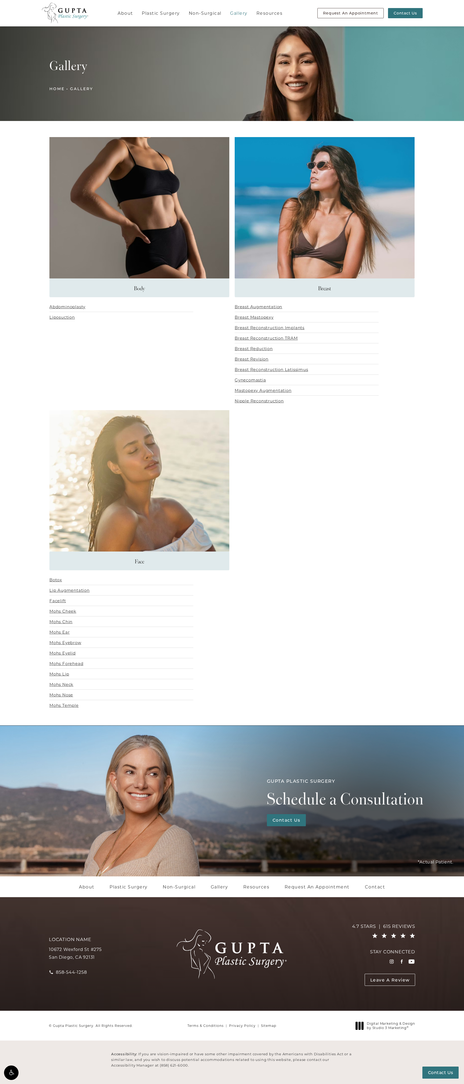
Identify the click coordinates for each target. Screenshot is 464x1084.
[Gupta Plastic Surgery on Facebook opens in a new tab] (401, 961)
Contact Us (405, 13)
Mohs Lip (59, 674)
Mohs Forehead (66, 663)
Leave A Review (390, 980)
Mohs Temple (64, 705)
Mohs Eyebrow (65, 642)
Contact (375, 887)
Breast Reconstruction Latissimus (271, 369)
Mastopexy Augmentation (263, 390)
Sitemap (268, 1025)
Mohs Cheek (62, 611)
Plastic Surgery (161, 13)
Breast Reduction (254, 348)
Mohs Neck (61, 684)
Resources (269, 13)
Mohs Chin (61, 621)
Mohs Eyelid (62, 653)
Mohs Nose (61, 694)
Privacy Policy (242, 1025)
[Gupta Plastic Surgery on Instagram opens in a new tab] (391, 961)
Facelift (57, 600)
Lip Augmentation (69, 590)
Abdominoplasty (67, 306)
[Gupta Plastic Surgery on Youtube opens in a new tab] (411, 961)
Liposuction (62, 317)
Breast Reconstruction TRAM (266, 338)
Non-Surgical (205, 13)
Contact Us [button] (440, 1072)
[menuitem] (391, 961)
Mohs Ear (59, 632)
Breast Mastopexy (254, 317)
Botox (55, 579)
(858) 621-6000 (174, 1065)
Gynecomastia (250, 380)
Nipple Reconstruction (259, 400)
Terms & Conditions (205, 1025)
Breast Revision (252, 359)
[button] (11, 1072)
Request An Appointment (350, 13)
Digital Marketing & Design (391, 1025)
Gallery (239, 13)
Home (57, 88)
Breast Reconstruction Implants (270, 327)
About (125, 13)
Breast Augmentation (258, 306)
